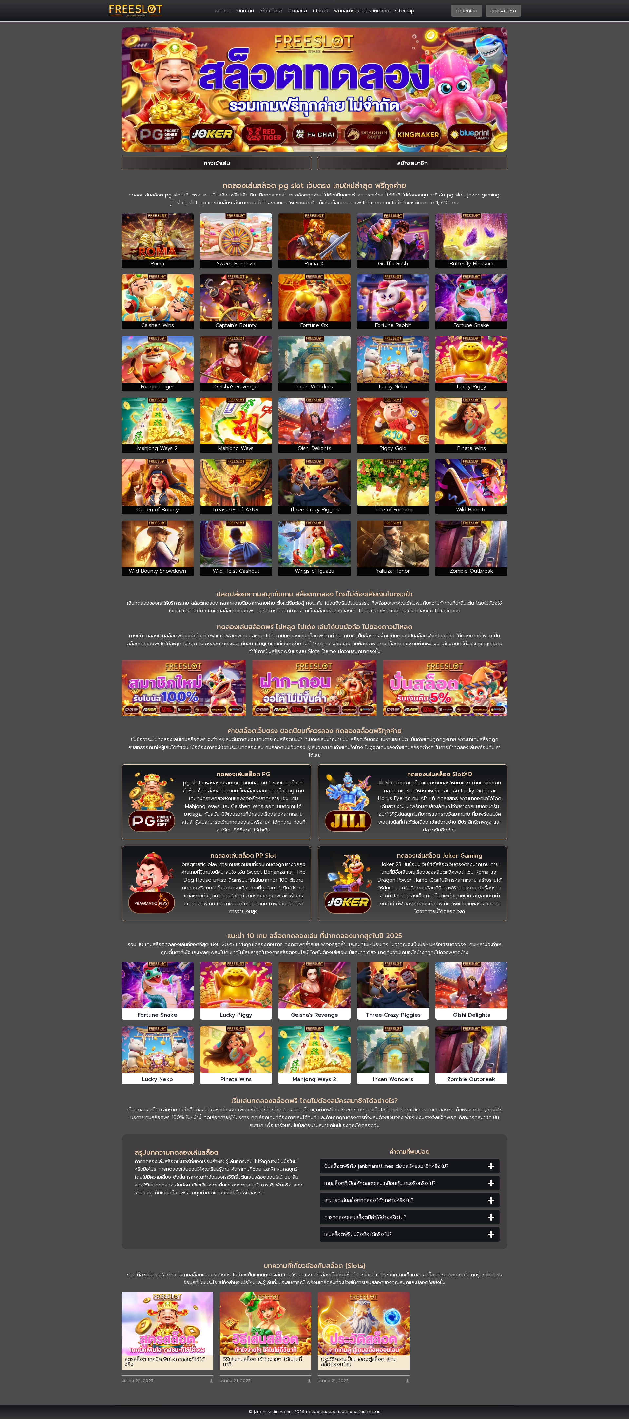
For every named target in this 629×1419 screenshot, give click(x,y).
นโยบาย (320, 10)
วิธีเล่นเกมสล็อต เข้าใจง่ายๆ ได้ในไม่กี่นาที (262, 1362)
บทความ (245, 10)
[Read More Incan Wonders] (393, 1049)
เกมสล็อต (190, 739)
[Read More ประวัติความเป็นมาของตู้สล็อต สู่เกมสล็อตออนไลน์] (364, 1324)
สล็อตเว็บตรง (365, 739)
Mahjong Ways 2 (314, 1079)
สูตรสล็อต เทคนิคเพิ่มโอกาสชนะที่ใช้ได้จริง (165, 1362)
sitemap (404, 10)
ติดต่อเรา (297, 10)
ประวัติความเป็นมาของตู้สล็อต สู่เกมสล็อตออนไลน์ (359, 1362)
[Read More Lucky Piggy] (236, 985)
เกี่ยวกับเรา (271, 10)
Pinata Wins (236, 1079)
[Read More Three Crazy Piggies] (393, 985)
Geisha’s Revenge (314, 1015)
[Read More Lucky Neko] (158, 1049)
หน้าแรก (223, 10)
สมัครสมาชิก (503, 10)
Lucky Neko (157, 1079)
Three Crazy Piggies (393, 1015)
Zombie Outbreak (471, 1079)
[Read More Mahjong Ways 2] (314, 1049)
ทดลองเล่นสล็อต (321, 1412)
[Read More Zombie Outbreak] (471, 1049)
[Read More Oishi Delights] (471, 985)
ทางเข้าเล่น (466, 10)
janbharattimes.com (414, 1109)
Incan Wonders (393, 1079)
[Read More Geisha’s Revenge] (314, 985)
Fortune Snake (157, 1015)
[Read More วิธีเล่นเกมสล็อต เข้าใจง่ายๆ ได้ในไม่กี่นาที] (266, 1324)
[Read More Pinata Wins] (236, 1049)
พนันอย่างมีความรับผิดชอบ (361, 10)
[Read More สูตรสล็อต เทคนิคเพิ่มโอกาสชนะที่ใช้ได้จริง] (167, 1324)
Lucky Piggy (236, 1015)
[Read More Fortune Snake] (158, 985)
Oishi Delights (471, 1015)
